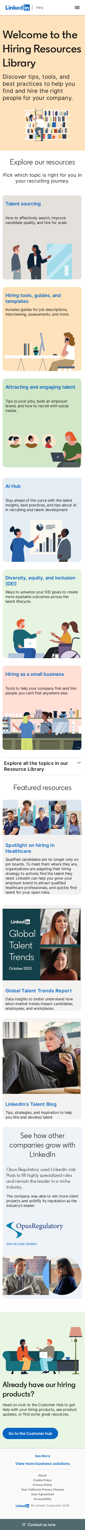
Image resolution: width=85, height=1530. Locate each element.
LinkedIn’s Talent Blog (31, 1104)
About (42, 1475)
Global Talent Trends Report (38, 991)
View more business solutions (42, 1463)
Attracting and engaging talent (40, 387)
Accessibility (42, 1499)
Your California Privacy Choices (42, 1489)
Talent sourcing (23, 204)
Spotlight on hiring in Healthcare (30, 848)
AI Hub (13, 486)
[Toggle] (77, 1524)
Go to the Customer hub (30, 1433)
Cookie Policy (42, 1480)
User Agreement (42, 1494)
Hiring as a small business (34, 674)
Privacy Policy (42, 1485)
